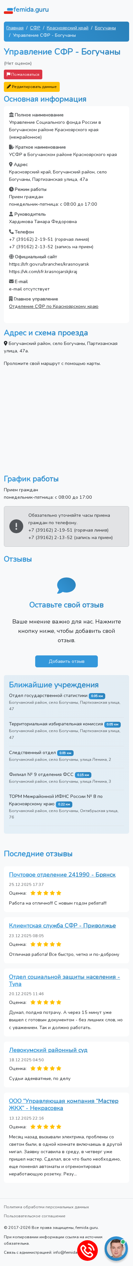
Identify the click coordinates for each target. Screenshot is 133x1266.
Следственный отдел (32, 752)
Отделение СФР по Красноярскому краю (53, 306)
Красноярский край (67, 28)
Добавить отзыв (67, 661)
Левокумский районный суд (48, 1050)
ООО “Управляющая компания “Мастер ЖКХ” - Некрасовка (63, 1104)
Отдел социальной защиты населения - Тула (64, 980)
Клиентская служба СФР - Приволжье (62, 925)
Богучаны (105, 28)
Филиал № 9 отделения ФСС (41, 774)
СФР (35, 28)
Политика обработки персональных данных (46, 1207)
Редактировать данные (34, 86)
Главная (15, 28)
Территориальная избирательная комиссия (56, 724)
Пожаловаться (24, 74)
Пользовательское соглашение (35, 1216)
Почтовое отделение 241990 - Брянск (62, 874)
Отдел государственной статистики (48, 695)
